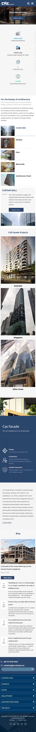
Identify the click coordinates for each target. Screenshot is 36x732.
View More (7, 578)
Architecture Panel (23, 176)
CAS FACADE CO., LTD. (15, 716)
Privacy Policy (22, 720)
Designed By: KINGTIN (18, 718)
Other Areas (18, 389)
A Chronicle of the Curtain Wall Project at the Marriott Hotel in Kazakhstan (16, 567)
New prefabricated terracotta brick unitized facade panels (19, 621)
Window (19, 140)
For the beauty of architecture (15, 99)
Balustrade (20, 164)
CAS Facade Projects (18, 232)
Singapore (18, 337)
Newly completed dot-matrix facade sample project (19, 639)
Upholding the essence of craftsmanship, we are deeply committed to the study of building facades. (21, 585)
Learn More (7, 522)
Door (18, 152)
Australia (18, 286)
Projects (6, 708)
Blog (18, 533)
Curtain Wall (21, 128)
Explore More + (18, 18)
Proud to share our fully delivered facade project (21, 603)
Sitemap (12, 720)
